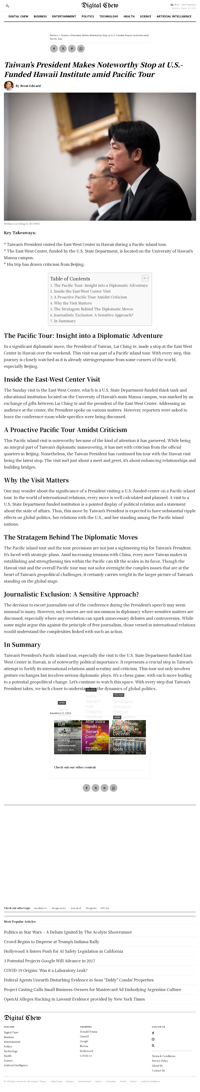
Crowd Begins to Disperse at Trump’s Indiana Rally (51, 941)
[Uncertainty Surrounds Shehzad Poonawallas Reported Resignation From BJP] (127, 728)
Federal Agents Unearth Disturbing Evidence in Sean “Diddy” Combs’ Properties (79, 980)
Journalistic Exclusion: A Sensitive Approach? (93, 314)
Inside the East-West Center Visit (82, 291)
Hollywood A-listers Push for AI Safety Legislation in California (63, 951)
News (62, 703)
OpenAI (84, 1036)
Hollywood (86, 1051)
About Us (157, 1065)
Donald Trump (88, 1031)
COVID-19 (86, 1055)
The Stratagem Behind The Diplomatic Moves (93, 308)
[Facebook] (54, 49)
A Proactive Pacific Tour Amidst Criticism (90, 296)
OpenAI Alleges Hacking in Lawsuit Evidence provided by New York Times (74, 999)
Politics (54, 35)
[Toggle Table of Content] (143, 278)
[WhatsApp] (81, 49)
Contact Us (158, 1070)
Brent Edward (30, 86)
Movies (84, 1046)
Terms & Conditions (163, 1056)
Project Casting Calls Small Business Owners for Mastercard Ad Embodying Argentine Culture (92, 989)
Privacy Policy (160, 1060)
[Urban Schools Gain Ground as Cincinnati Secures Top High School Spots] (127, 746)
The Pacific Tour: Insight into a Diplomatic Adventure (101, 285)
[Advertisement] (100, 857)
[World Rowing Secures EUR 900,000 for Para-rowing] (67, 737)
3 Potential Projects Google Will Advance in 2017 (49, 960)
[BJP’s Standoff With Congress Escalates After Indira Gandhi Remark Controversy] (95, 737)
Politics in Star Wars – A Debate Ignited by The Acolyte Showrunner (68, 932)
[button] (7, 5)
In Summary (65, 320)
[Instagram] (153, 1039)
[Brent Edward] (10, 86)
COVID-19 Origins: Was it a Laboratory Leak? (46, 970)
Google (84, 1041)
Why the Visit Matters (73, 302)
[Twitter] (63, 49)
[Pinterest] (72, 49)
